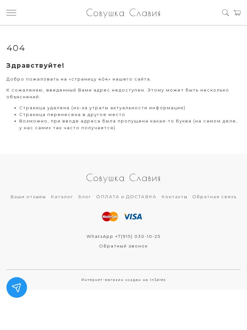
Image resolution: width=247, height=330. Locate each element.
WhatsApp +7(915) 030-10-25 (123, 236)
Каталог (62, 196)
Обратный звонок (123, 245)
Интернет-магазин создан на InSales (123, 280)
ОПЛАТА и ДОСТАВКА (126, 196)
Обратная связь (214, 196)
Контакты (174, 196)
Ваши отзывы (28, 196)
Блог (84, 196)
